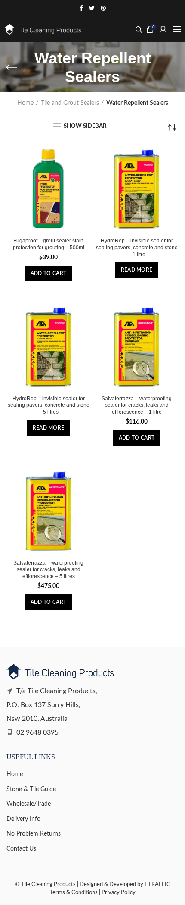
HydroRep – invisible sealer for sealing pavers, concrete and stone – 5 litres (48, 405)
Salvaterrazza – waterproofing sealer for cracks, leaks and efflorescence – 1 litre (137, 405)
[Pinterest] (103, 8)
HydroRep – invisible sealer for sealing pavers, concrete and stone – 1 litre (137, 247)
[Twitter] (92, 8)
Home (25, 103)
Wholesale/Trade (28, 804)
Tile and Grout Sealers (70, 103)
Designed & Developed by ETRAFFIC (125, 884)
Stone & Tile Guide (31, 789)
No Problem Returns (33, 834)
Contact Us (21, 849)
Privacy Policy (119, 892)
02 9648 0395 (37, 732)
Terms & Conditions (74, 892)
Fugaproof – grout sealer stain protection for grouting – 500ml (48, 244)
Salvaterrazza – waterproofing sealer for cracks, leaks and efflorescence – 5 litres (48, 569)
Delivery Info (23, 819)
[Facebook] (81, 8)
